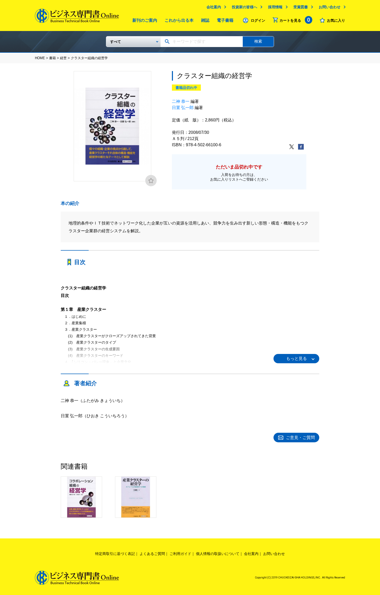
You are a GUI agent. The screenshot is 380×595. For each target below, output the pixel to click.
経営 (63, 58)
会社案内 (214, 7)
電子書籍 (225, 20)
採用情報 (275, 7)
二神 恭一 (180, 101)
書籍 (52, 58)
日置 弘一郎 (183, 107)
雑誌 (205, 20)
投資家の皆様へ (244, 7)
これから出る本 (179, 20)
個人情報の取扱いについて (217, 554)
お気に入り (336, 20)
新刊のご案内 (144, 20)
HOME (40, 58)
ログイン (258, 20)
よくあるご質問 (152, 554)
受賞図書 (300, 7)
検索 (258, 41)
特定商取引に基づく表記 (115, 554)
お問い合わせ (329, 7)
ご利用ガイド (180, 554)
